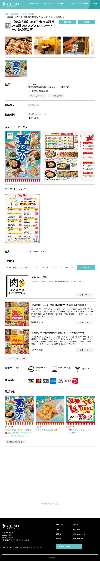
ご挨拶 (58, 529)
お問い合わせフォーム (79, 534)
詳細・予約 (84, 295)
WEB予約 (86, 22)
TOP (6, 14)
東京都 (23, 14)
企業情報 (58, 534)
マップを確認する (37, 96)
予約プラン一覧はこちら (16, 358)
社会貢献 (58, 538)
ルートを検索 (56, 96)
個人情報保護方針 (78, 538)
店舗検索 (14, 14)
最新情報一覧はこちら (15, 442)
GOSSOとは (59, 524)
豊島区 (31, 14)
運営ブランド (76, 529)
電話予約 (67, 22)
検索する (86, 267)
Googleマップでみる (50, 504)
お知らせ (75, 524)
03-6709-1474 (33, 105)
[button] (18, 45)
